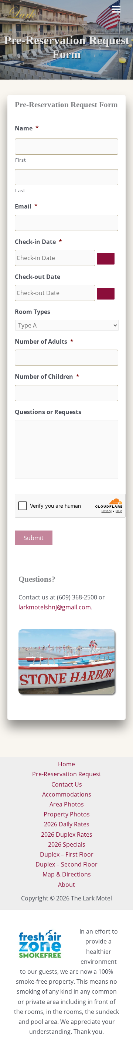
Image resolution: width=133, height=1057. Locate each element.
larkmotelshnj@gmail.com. (55, 607)
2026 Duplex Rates (66, 834)
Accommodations (66, 794)
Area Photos (67, 804)
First (20, 160)
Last (20, 190)
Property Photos (67, 814)
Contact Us (66, 784)
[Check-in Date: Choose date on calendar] (106, 259)
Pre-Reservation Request (66, 774)
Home (66, 764)
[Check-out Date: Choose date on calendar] (106, 294)
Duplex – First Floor (66, 854)
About (66, 885)
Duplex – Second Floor (66, 864)
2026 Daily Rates (66, 824)
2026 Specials (66, 844)
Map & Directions (66, 874)
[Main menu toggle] (116, 9)
